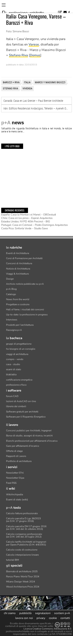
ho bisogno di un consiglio (20, 348)
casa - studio (13, 364)
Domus (35, 55)
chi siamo (10, 613)
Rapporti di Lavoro (16, 456)
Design (10, 278)
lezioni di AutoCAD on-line (21, 401)
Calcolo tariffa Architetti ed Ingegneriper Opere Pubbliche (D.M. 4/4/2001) (26, 543)
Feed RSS (11, 483)
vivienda (27, 88)
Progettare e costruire (17, 304)
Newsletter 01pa (15, 477)
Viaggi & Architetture (17, 273)
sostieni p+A (62, 613)
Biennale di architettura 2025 (22, 571)
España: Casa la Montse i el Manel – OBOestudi (28, 214)
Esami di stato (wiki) (17, 499)
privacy (40, 618)
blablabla (11, 374)
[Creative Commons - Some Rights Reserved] (62, 624)
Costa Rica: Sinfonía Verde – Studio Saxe (24, 228)
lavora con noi (24, 618)
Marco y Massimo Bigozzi (50, 82)
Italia (27, 82)
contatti (65, 618)
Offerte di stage (14, 451)
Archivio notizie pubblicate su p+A (25, 284)
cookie (53, 618)
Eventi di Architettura (17, 253)
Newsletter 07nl (15, 472)
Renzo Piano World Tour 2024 (22, 576)
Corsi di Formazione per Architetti (24, 258)
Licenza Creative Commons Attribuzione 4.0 (47, 628)
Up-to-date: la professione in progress (27, 314)
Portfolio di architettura (18, 461)
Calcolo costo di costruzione (21, 549)
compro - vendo (14, 359)
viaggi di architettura (17, 354)
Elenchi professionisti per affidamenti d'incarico (32, 440)
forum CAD (12, 396)
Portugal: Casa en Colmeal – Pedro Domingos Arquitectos (34, 225)
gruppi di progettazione (18, 343)
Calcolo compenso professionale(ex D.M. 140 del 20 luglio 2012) (24, 535)
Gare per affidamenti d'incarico (22, 446)
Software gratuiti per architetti (22, 411)
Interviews (11, 319)
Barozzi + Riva (11, 82)
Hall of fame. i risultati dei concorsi (25, 309)
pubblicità (25, 613)
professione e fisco (16, 384)
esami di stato (13, 369)
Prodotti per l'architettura (19, 325)
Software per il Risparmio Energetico (26, 416)
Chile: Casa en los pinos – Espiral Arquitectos (27, 218)
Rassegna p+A (14, 330)
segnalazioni (42, 613)
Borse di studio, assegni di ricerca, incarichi (29, 435)
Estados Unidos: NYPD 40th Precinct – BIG (25, 221)
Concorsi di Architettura (19, 263)
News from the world (17, 299)
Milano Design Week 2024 (20, 581)
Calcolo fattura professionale (22, 513)
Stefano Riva (18, 55)
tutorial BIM (12, 559)
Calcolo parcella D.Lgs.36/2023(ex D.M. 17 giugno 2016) (23, 520)
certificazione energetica (19, 379)
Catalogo (11, 294)
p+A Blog (11, 289)
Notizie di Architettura (18, 268)
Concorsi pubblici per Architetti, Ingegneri (29, 430)
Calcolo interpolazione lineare (22, 554)
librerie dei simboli (16, 406)
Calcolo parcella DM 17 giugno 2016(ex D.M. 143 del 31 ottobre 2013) (26, 528)
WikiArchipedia (14, 494)
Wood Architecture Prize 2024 (22, 586)
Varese (34, 44)
